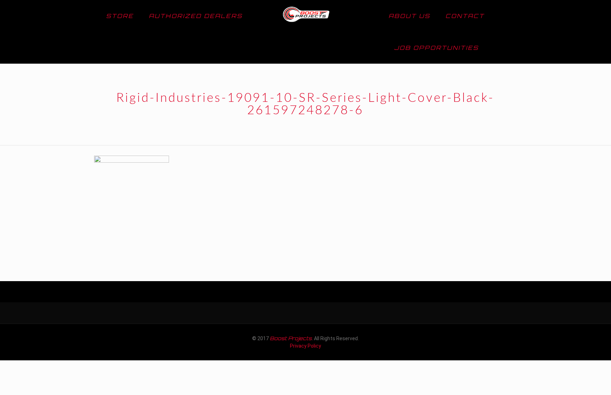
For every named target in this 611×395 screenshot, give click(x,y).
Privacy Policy (305, 346)
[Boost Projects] (305, 16)
